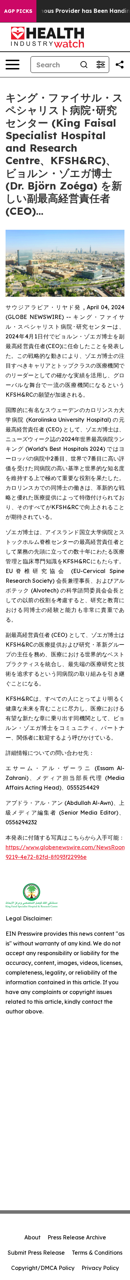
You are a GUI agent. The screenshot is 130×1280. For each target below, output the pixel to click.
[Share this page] (119, 64)
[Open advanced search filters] (100, 65)
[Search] (84, 65)
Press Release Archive (76, 1237)
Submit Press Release (36, 1252)
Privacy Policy (100, 1267)
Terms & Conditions (97, 1252)
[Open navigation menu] (12, 64)
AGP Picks (18, 11)
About (32, 1237)
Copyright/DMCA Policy (43, 1267)
